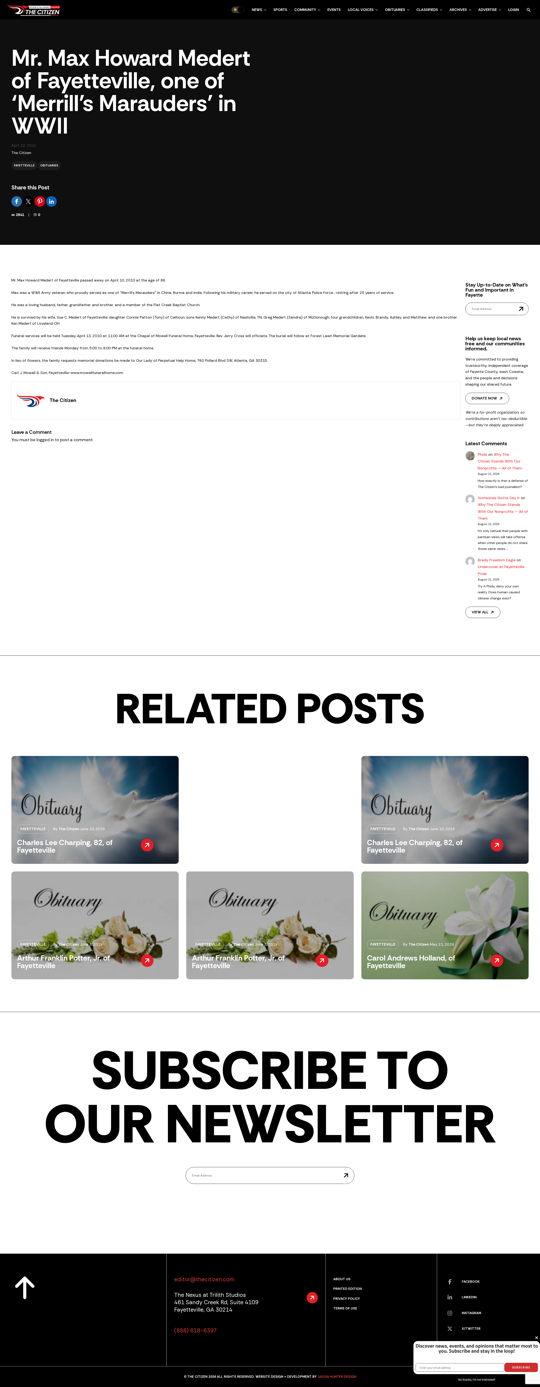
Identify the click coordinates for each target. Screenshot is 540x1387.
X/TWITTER (471, 1328)
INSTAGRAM (471, 1313)
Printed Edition (347, 1288)
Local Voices (361, 9)
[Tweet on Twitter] (29, 201)
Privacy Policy (346, 1298)
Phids (482, 454)
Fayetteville (24, 165)
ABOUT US (341, 1279)
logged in (45, 439)
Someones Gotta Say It (499, 497)
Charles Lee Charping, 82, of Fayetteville (65, 846)
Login (513, 9)
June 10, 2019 (92, 828)
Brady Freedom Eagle (497, 560)
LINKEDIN (469, 1297)
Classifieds (427, 9)
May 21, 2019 (442, 944)
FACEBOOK (471, 1281)
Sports (280, 9)
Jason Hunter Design (336, 1376)
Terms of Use (345, 1308)
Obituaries (395, 9)
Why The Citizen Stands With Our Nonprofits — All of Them (500, 461)
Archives (458, 9)
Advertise (487, 9)
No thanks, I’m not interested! (476, 1379)
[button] (264, 9)
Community (305, 9)
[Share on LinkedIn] (51, 201)
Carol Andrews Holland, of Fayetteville (411, 961)
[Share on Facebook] (17, 201)
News (257, 9)
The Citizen (21, 152)
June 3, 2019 (91, 944)
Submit (521, 309)
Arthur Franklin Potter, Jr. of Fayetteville (63, 961)
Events (334, 9)
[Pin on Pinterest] (40, 201)
